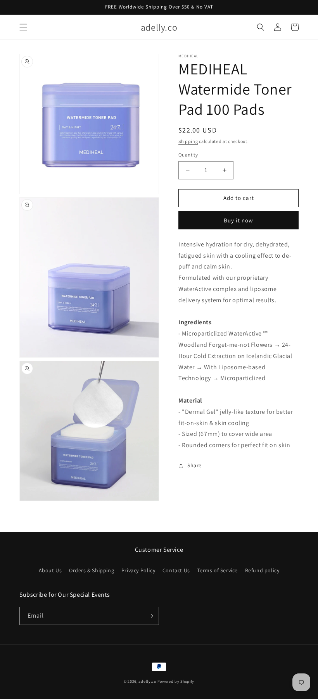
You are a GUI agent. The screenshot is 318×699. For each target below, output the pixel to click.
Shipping (188, 141)
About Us (50, 570)
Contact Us (176, 570)
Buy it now (238, 220)
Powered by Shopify (176, 681)
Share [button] (194, 465)
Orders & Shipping (91, 570)
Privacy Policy (138, 570)
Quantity (188, 155)
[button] (23, 27)
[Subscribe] (150, 616)
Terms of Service (217, 570)
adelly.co (147, 681)
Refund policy (262, 570)
